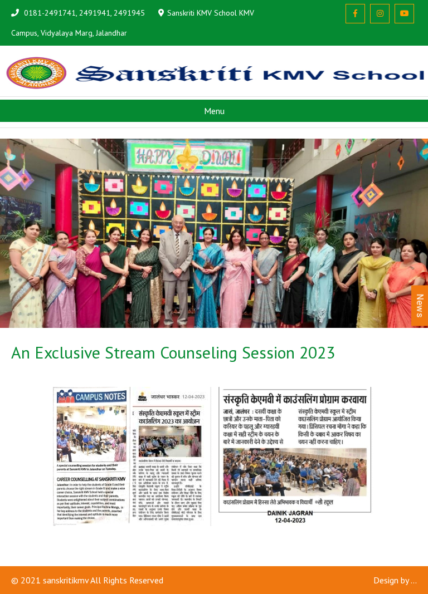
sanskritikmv (66, 580)
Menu (214, 110)
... (414, 580)
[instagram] (380, 13)
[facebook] (355, 13)
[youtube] (404, 13)
